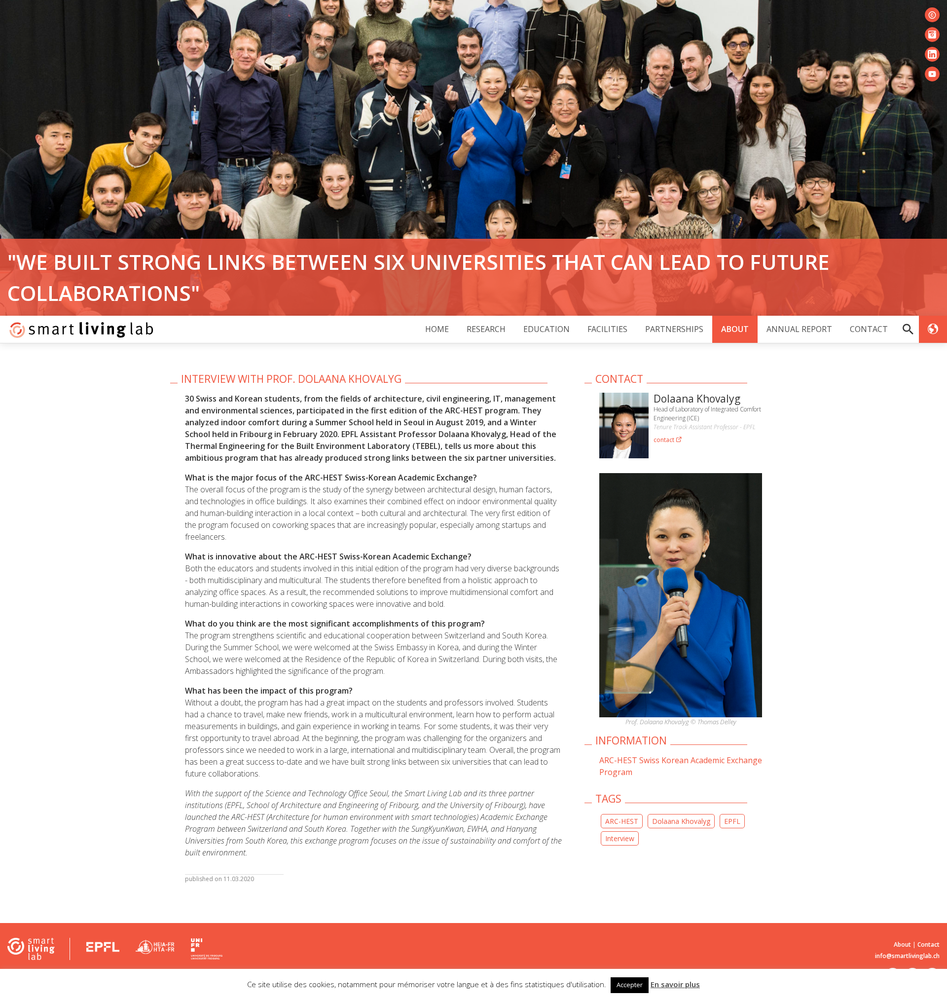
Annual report (799, 329)
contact (665, 440)
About (735, 329)
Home (437, 329)
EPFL (732, 821)
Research (486, 329)
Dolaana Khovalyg (681, 821)
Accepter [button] (630, 984)
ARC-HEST (621, 821)
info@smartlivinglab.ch (907, 956)
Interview (619, 838)
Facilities (607, 329)
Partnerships (674, 329)
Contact (869, 329)
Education (546, 329)
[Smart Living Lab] (77, 329)
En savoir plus (675, 984)
